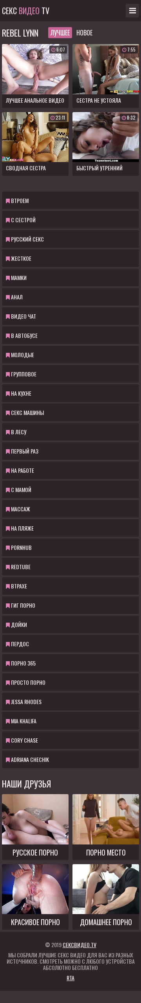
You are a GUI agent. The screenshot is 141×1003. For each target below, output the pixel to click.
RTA (70, 978)
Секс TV (25, 11)
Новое (84, 32)
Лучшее (60, 32)
